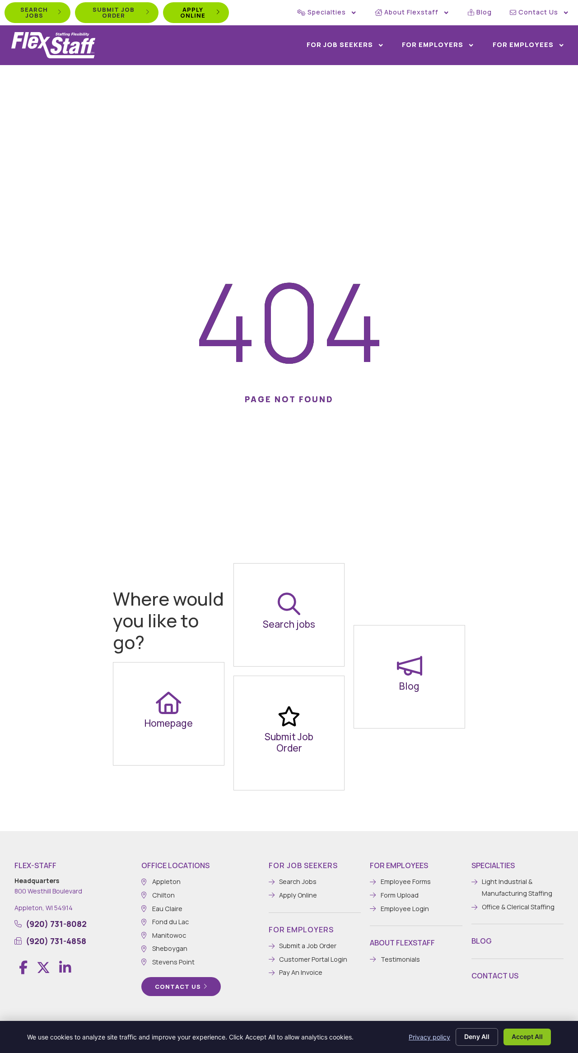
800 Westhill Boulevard (48, 891)
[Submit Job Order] (289, 716)
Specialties (327, 12)
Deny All (476, 1036)
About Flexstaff (411, 12)
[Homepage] (168, 702)
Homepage (168, 723)
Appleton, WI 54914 (43, 907)
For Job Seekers (340, 44)
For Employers (432, 44)
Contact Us (538, 12)
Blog (484, 12)
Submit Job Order (289, 742)
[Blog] (409, 665)
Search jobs (289, 624)
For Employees (523, 44)
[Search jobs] (289, 603)
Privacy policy (429, 1037)
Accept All (527, 1036)
